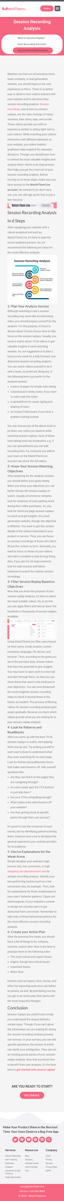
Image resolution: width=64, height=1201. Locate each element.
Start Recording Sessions (32, 44)
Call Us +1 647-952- (29, 1191)
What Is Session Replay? (31, 38)
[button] (57, 8)
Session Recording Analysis (32, 50)
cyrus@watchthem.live (32, 1186)
